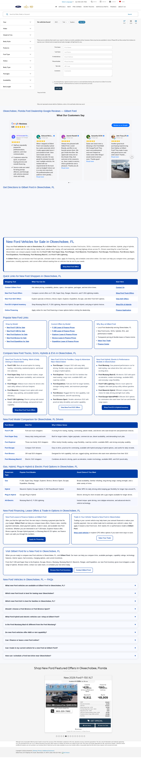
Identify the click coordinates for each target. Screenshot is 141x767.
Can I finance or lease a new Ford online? (22, 640)
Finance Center (103, 344)
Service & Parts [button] (102, 7)
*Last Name (57, 52)
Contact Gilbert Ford (83, 570)
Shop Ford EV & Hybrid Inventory (116, 407)
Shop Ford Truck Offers (125, 293)
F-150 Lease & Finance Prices (63, 327)
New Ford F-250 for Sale (16, 331)
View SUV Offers (122, 299)
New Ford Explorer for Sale (17, 334)
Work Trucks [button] (88, 7)
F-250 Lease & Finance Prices (63, 331)
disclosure (71, 729)
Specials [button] (62, 7)
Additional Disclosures (48, 750)
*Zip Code (57, 66)
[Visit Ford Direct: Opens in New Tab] (66, 752)
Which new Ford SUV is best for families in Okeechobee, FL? (30, 601)
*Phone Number (56, 61)
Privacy (40, 750)
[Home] (56, 7)
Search (130, 14)
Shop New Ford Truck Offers (25, 410)
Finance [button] (113, 7)
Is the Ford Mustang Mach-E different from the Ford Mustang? (30, 625)
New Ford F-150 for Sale (16, 327)
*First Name (57, 47)
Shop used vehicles (81, 533)
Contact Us (120, 287)
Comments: (57, 70)
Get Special (88, 721)
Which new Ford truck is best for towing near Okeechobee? (29, 593)
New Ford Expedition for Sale (18, 341)
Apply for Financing (36, 539)
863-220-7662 (55, 711)
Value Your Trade (104, 341)
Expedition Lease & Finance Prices (65, 341)
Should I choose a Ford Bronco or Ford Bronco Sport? (27, 609)
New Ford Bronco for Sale (16, 338)
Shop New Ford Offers (71, 266)
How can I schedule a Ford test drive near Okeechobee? (28, 656)
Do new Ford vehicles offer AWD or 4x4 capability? (26, 632)
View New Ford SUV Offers (70, 407)
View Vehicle (80, 725)
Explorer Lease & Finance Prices (64, 334)
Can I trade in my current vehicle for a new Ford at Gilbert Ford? (31, 648)
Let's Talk (58, 88)
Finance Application (123, 310)
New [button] (69, 7)
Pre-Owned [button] (77, 7)
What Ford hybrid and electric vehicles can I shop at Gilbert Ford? (32, 617)
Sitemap (35, 750)
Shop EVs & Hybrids (123, 304)
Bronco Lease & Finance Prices (64, 338)
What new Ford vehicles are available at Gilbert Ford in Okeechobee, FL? (35, 585)
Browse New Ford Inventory (60, 570)
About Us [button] (122, 7)
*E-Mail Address (56, 56)
